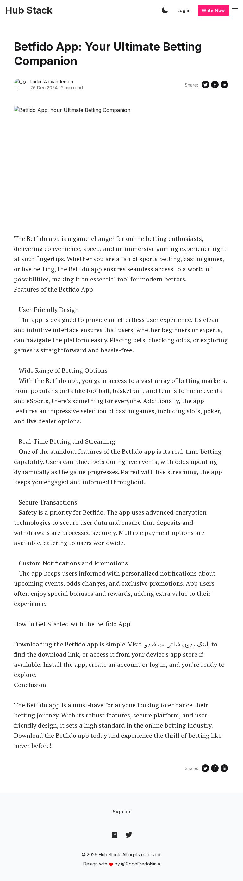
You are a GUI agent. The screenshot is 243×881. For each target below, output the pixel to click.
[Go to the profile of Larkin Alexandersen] (20, 84)
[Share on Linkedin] (224, 84)
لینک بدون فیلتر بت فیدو (176, 644)
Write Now (213, 10)
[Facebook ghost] (114, 834)
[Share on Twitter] (205, 84)
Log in (184, 10)
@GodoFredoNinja (140, 863)
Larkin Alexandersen (51, 81)
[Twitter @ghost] (128, 834)
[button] (165, 10)
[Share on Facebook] (215, 84)
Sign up (121, 811)
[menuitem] (121, 811)
